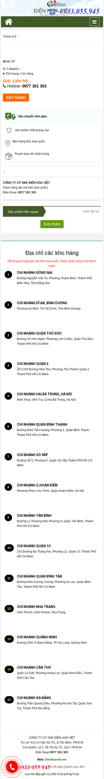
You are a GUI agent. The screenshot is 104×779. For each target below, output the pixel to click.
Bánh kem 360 (74, 767)
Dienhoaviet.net (56, 759)
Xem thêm (52, 224)
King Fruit (72, 774)
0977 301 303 (34, 86)
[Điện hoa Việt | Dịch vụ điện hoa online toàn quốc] (52, 8)
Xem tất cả (91, 211)
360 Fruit (57, 774)
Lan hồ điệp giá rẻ (37, 774)
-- (21, 68)
